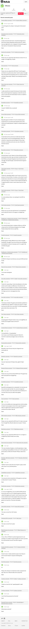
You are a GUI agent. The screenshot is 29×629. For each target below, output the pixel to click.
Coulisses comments (5, 578)
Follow (21, 13)
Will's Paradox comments (6, 415)
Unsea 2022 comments (5, 506)
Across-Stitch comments (6, 114)
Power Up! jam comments (6, 266)
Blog (16, 620)
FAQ (9, 620)
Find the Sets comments (6, 486)
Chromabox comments (5, 131)
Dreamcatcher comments (6, 342)
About (3, 620)
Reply (2, 29)
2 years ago (6, 509)
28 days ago (6, 38)
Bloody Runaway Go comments (7, 530)
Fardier (15, 578)
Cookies (23, 625)
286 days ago (7, 256)
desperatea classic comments (7, 33)
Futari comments (4, 398)
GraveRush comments (5, 381)
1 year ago (6, 270)
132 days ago (7, 117)
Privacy (16, 625)
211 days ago (7, 208)
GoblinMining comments (6, 472)
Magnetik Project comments (6, 602)
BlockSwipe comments (5, 429)
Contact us (24, 620)
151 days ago (7, 153)
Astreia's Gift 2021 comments (7, 547)
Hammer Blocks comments (6, 20)
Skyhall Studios (20, 602)
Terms (9, 625)
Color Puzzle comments (5, 168)
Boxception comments (5, 149)
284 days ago (7, 223)
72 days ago (6, 68)
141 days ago (7, 134)
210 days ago (7, 194)
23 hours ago (7, 23)
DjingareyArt (24, 218)
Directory (3, 625)
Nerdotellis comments (5, 102)
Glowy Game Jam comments (7, 84)
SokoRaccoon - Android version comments (9, 218)
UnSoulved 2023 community (6, 518)
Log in (26, 1)
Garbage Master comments (6, 327)
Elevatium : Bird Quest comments (7, 457)
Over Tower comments (5, 314)
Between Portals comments (6, 368)
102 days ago (7, 88)
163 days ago (7, 173)
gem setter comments (5, 278)
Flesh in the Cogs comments (6, 442)
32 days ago (6, 55)
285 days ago (7, 238)
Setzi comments (4, 65)
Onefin (16, 278)
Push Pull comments (5, 561)
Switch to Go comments (6, 52)
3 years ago (6, 565)
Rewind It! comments (5, 356)
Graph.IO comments (5, 235)
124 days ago (7, 105)
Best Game (19, 518)
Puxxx (16, 168)
